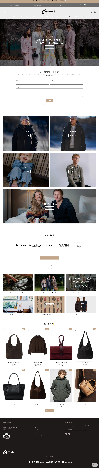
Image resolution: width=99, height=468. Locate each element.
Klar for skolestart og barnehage (18, 315)
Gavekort (14, 16)
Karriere (35, 447)
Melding (18, 87)
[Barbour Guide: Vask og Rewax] (18, 282)
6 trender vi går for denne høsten (81, 293)
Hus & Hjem (68, 16)
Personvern (36, 439)
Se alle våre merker (49, 258)
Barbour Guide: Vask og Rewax (18, 293)
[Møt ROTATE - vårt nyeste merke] (49, 304)
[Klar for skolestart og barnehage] (18, 304)
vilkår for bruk (63, 105)
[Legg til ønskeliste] (4, 330)
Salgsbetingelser (37, 433)
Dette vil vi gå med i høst (49, 293)
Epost (51, 80)
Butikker (85, 16)
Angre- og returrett (37, 427)
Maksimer (54, 458)
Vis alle (49, 268)
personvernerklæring (55, 105)
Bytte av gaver (36, 429)
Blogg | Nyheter (37, 445)
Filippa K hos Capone (81, 315)
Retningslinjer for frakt (38, 431)
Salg (21, 16)
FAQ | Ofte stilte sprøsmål (39, 425)
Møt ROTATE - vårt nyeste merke (49, 315)
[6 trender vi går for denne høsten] (81, 282)
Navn (17, 80)
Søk (35, 423)
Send (49, 100)
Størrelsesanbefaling (38, 435)
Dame (27, 16)
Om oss (35, 441)
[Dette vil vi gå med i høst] (49, 282)
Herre (34, 16)
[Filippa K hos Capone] (81, 304)
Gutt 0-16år (56, 16)
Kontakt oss (36, 443)
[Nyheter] (26, 133)
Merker (77, 16)
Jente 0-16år (44, 16)
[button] (84, 5)
